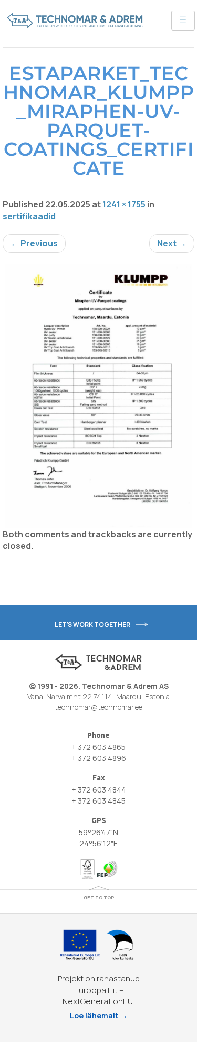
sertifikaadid (29, 216)
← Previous (34, 243)
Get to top (99, 897)
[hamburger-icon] (183, 21)
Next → (171, 243)
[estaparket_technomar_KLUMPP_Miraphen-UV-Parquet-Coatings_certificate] (98, 396)
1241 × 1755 (124, 204)
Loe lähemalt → (99, 1015)
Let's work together (92, 624)
